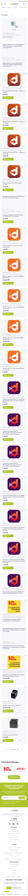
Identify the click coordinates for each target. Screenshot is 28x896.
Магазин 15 (5, 213)
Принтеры (5, 703)
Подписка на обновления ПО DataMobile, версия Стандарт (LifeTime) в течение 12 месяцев (14, 497)
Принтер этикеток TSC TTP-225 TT (12, 705)
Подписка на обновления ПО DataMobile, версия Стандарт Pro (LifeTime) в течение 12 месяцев (14, 561)
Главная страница (6, 7)
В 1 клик (20, 710)
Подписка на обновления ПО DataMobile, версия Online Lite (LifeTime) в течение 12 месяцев (14, 401)
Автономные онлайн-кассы (14, 831)
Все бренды (14, 777)
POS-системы (14, 835)
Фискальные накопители (14, 833)
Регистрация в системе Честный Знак (14, 853)
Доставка (14, 870)
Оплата (14, 872)
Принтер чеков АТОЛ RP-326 (10, 735)
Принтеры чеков (12, 733)
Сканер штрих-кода (14, 839)
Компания (14, 866)
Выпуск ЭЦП (14, 856)
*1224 (15, 819)
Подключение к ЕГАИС (14, 855)
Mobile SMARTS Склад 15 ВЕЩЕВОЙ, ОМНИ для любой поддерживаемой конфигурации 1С (12, 65)
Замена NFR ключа (8, 37)
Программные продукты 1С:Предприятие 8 (13, 617)
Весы (14, 841)
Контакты (14, 874)
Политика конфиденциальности (14, 876)
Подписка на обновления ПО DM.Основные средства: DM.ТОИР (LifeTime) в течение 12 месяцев (12, 433)
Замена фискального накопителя (14, 858)
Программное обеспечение (9, 35)
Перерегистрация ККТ (14, 849)
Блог (14, 868)
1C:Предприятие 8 (20, 616)
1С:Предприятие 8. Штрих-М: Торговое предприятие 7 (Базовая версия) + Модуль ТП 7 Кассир (14, 647)
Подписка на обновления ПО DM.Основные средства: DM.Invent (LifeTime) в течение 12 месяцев (12, 465)
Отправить (21, 797)
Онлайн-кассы (14, 829)
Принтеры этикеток (13, 703)
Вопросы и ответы (14, 864)
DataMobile (18, 89)
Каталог (15, 7)
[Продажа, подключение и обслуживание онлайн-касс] (14, 4)
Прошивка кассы (14, 851)
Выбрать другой (16, 887)
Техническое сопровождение (14, 847)
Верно (8, 887)
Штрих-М (18, 35)
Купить (8, 97)
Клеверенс (18, 60)
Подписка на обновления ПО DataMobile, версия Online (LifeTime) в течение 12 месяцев (14, 529)
